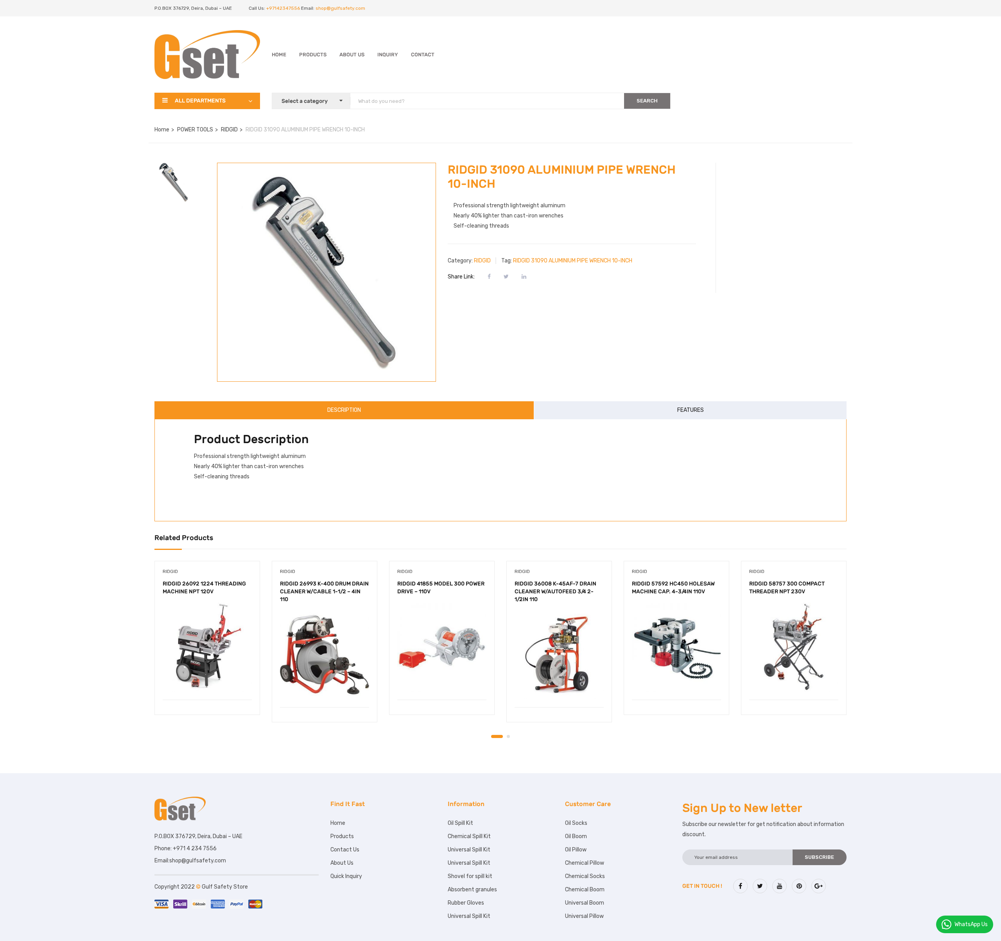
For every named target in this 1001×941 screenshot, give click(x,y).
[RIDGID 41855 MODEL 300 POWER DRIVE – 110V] (441, 647)
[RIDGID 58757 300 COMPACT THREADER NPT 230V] (793, 647)
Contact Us (344, 849)
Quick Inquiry (346, 876)
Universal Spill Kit (469, 849)
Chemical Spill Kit (469, 836)
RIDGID (229, 129)
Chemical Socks (585, 876)
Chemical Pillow (584, 863)
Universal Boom (584, 903)
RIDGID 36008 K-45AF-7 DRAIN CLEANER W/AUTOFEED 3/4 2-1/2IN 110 (555, 591)
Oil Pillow (576, 849)
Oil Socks (576, 823)
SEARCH (647, 101)
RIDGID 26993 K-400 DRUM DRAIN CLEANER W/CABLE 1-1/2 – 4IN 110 (324, 591)
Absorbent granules (472, 889)
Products (312, 54)
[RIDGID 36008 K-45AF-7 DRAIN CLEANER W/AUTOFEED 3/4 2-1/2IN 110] (559, 654)
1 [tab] (497, 736)
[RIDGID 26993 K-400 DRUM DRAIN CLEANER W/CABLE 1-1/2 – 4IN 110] (324, 654)
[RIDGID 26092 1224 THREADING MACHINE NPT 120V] (207, 647)
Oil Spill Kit (460, 823)
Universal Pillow (584, 916)
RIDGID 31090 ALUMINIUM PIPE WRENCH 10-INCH (572, 260)
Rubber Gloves (466, 903)
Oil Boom (576, 836)
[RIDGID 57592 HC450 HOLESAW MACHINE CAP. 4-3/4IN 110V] (676, 647)
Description (344, 410)
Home (279, 54)
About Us (351, 54)
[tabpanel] (207, 644)
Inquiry (387, 54)
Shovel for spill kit (470, 876)
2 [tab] (508, 736)
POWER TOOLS (195, 129)
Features (690, 410)
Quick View (207, 680)
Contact (422, 54)
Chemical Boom (585, 889)
